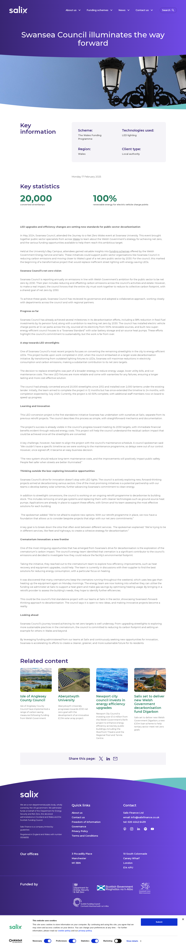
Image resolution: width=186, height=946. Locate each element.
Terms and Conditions (85, 835)
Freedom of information (86, 822)
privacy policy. (85, 931)
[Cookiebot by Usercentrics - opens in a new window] (15, 941)
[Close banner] (183, 919)
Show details (132, 941)
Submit (159, 922)
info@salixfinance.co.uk (145, 817)
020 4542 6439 (137, 822)
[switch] (72, 941)
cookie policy (64, 931)
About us (77, 812)
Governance (79, 826)
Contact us (78, 817)
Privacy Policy (80, 831)
